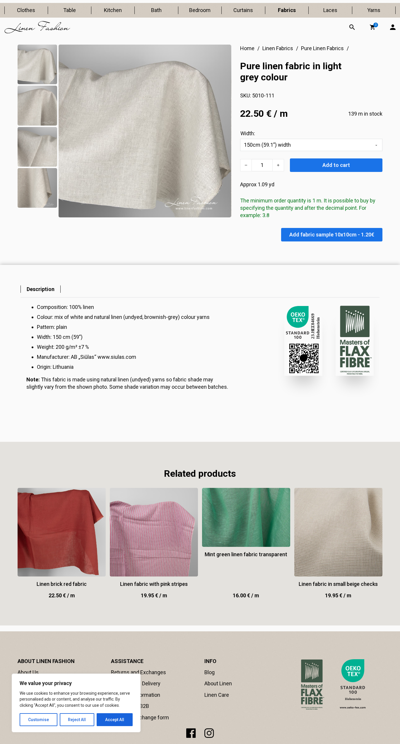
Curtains (243, 10)
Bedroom (200, 10)
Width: (247, 133)
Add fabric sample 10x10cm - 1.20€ (331, 234)
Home (247, 48)
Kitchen (113, 10)
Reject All (77, 719)
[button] (372, 27)
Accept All (114, 719)
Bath (156, 10)
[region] (76, 703)
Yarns (373, 10)
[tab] (40, 289)
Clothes (26, 10)
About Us (28, 672)
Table (69, 10)
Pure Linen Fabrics (322, 48)
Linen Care (216, 695)
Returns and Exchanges (138, 672)
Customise (38, 719)
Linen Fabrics (277, 48)
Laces (330, 10)
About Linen (218, 683)
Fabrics (287, 10)
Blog (209, 672)
